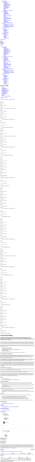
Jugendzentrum (6, 17)
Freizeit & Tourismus (5, 33)
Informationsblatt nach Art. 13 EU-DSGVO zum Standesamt (10, 406)
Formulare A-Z (6, 6)
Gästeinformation (6, 30)
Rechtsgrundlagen (3, 401)
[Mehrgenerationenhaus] (6, 423)
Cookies (1, 45)
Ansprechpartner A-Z (7, 2)
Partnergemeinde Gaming (7, 20)
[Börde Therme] (6, 436)
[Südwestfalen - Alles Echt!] (6, 432)
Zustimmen (2, 455)
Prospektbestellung (6, 32)
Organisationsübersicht (7, 7)
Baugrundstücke (6, 12)
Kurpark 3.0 (5, 35)
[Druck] (14, 428)
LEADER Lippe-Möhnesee (7, 18)
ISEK (4, 16)
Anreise (5, 28)
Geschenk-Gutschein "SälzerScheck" (9, 25)
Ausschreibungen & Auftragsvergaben (9, 26)
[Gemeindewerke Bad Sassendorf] (6, 415)
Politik (5, 9)
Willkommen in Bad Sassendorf (8, 22)
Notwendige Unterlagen (4, 381)
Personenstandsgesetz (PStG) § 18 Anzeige (8, 403)
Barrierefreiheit (2, 42)
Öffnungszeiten (4, 93)
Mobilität (5, 19)
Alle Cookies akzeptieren (10, 461)
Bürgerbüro (5, 29)
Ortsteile (5, 37)
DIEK (4, 60)
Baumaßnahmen (6, 13)
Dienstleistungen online (7, 5)
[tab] (17, 449)
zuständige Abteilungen (4, 408)
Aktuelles (5, 1)
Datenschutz (2, 43)
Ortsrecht (5, 8)
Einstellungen (32, 449)
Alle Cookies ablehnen (3, 461)
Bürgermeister (6, 3)
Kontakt (1, 41)
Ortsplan (5, 31)
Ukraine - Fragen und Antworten (8, 10)
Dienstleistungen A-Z (7, 50)
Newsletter (5, 36)
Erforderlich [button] (2, 449)
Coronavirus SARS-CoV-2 (5, 89)
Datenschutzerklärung (5, 447)
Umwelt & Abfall (6, 21)
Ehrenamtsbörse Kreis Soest (7, 15)
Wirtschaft (3, 23)
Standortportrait (6, 70)
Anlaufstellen (5, 11)
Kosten (1, 377)
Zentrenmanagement (6, 27)
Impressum (14, 447)
